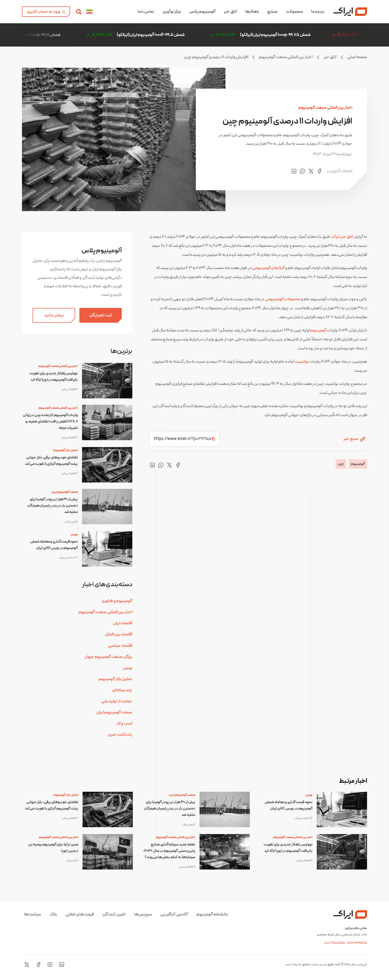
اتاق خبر (230, 11)
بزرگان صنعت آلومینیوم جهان (108, 657)
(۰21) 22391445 (357, 943)
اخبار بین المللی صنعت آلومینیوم (286, 57)
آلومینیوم (318, 330)
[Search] (79, 11)
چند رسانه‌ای (122, 690)
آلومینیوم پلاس (202, 11)
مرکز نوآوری (172, 11)
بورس (74, 534)
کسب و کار (124, 723)
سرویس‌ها (143, 914)
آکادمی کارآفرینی (174, 914)
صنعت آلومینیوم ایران (64, 492)
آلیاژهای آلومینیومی (268, 268)
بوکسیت (302, 361)
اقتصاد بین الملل (118, 634)
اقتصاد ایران (122, 623)
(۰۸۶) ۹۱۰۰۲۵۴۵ (334, 943)
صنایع (272, 11)
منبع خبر (351, 439)
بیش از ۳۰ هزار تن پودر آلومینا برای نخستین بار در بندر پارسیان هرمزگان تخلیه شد (52, 506)
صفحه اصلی (357, 57)
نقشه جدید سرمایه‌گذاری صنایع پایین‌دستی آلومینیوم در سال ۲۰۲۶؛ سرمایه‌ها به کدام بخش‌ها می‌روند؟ (169, 851)
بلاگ (53, 914)
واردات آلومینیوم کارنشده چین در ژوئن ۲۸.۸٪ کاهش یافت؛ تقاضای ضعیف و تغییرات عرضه (50, 421)
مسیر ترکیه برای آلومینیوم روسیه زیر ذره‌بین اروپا (53, 848)
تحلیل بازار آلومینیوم (65, 450)
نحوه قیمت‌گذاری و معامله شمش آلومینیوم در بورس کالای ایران (54, 545)
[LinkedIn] (61, 964)
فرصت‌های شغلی (80, 914)
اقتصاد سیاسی (120, 646)
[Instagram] (50, 964)
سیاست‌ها (32, 914)
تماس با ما (146, 11)
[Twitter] (26, 964)
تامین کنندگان (114, 914)
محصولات (294, 11)
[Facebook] (38, 964)
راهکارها (252, 11)
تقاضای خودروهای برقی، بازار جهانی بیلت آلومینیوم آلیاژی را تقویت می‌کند (51, 461)
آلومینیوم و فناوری (117, 601)
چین (341, 464)
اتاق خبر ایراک (342, 237)
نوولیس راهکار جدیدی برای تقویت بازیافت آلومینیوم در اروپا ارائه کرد (53, 377)
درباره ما (317, 11)
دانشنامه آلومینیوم (212, 914)
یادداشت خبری (120, 734)
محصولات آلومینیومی (282, 299)
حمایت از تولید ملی (116, 701)
